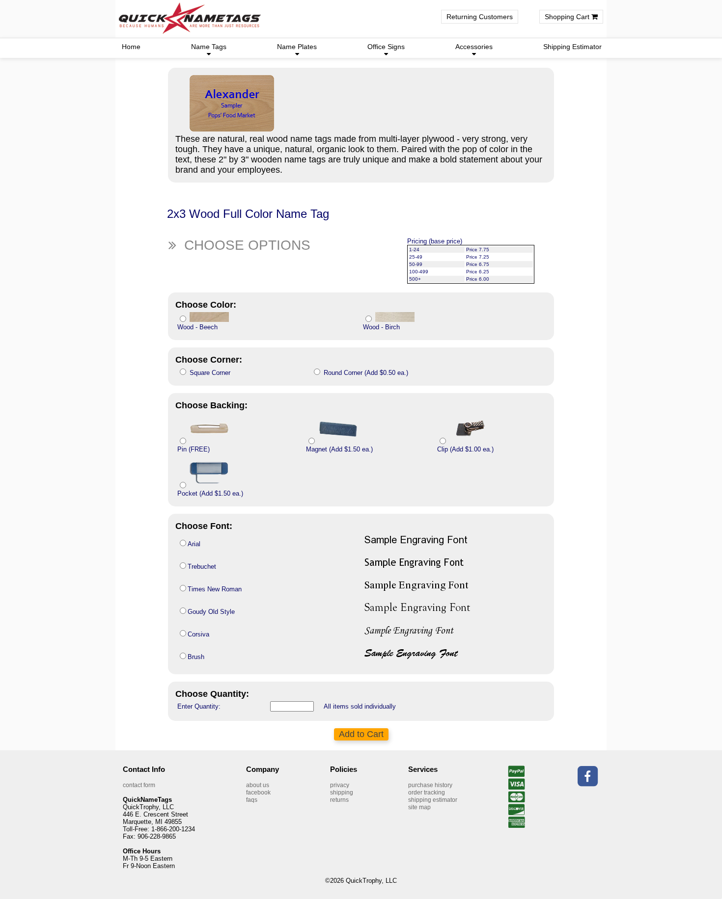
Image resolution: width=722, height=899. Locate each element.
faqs (251, 799)
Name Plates (297, 47)
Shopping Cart (568, 17)
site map (419, 807)
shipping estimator (432, 799)
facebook (258, 792)
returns (339, 799)
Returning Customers (479, 17)
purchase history (430, 785)
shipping (341, 792)
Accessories (474, 47)
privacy (339, 785)
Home (131, 47)
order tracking (426, 792)
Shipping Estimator (572, 47)
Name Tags (208, 47)
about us (257, 785)
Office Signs (386, 47)
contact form (139, 785)
